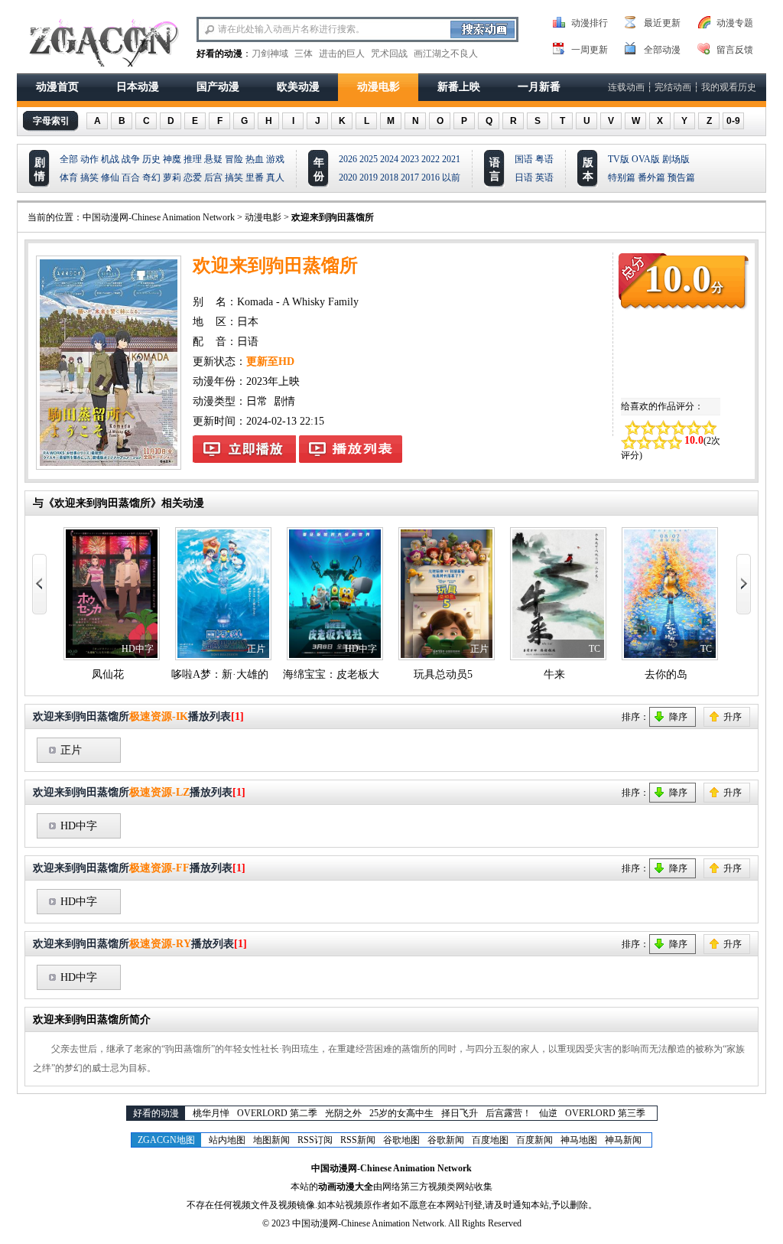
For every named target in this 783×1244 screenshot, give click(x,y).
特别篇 (621, 177)
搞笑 (89, 177)
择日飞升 (459, 1113)
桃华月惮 (211, 1113)
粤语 (544, 159)
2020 (348, 177)
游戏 (275, 159)
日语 (524, 177)
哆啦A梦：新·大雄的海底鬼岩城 (246, 674)
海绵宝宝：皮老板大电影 (342, 674)
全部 (69, 159)
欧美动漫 (298, 87)
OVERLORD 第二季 (277, 1113)
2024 (389, 159)
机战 (110, 159)
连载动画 (626, 87)
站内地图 (227, 1140)
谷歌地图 (401, 1140)
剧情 (284, 401)
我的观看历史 (728, 87)
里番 (254, 177)
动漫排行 (589, 23)
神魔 (172, 159)
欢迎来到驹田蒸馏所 (332, 217)
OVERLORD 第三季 (605, 1113)
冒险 (234, 159)
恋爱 (193, 177)
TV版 (618, 159)
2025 (368, 159)
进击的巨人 (342, 53)
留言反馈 (734, 49)
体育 (69, 177)
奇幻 (151, 177)
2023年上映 (273, 381)
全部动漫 (662, 49)
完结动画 (673, 87)
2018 (389, 177)
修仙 (110, 177)
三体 (303, 53)
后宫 (213, 177)
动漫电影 (378, 87)
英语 (544, 177)
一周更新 (589, 49)
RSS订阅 (315, 1140)
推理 (193, 159)
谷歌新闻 (445, 1140)
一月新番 (539, 87)
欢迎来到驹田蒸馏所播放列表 (350, 449)
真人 (275, 177)
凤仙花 (108, 674)
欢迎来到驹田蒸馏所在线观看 (244, 449)
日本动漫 (137, 87)
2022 (430, 159)
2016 (430, 177)
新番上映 (458, 87)
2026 (348, 159)
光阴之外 (343, 1113)
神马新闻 (623, 1140)
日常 (257, 401)
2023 (410, 159)
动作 (89, 159)
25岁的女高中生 (401, 1113)
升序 (732, 717)
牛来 (554, 674)
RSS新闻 (357, 1140)
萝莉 (172, 177)
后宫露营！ (508, 1113)
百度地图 (490, 1140)
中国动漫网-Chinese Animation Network (159, 217)
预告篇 (681, 177)
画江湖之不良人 (446, 53)
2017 (410, 177)
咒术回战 (389, 53)
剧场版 (676, 159)
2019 (368, 177)
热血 (254, 159)
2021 (451, 159)
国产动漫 (218, 87)
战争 (131, 159)
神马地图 (578, 1140)
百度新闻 (534, 1140)
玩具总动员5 (443, 674)
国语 (524, 159)
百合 (131, 177)
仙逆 (548, 1113)
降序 (678, 717)
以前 (451, 177)
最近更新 (662, 23)
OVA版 (646, 159)
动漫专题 (734, 23)
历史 (151, 159)
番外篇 (651, 177)
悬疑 (213, 159)
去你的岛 (666, 674)
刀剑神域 (270, 53)
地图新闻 (271, 1140)
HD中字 (78, 826)
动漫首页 (57, 87)
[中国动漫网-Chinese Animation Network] (102, 43)
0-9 (733, 121)
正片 (71, 750)
